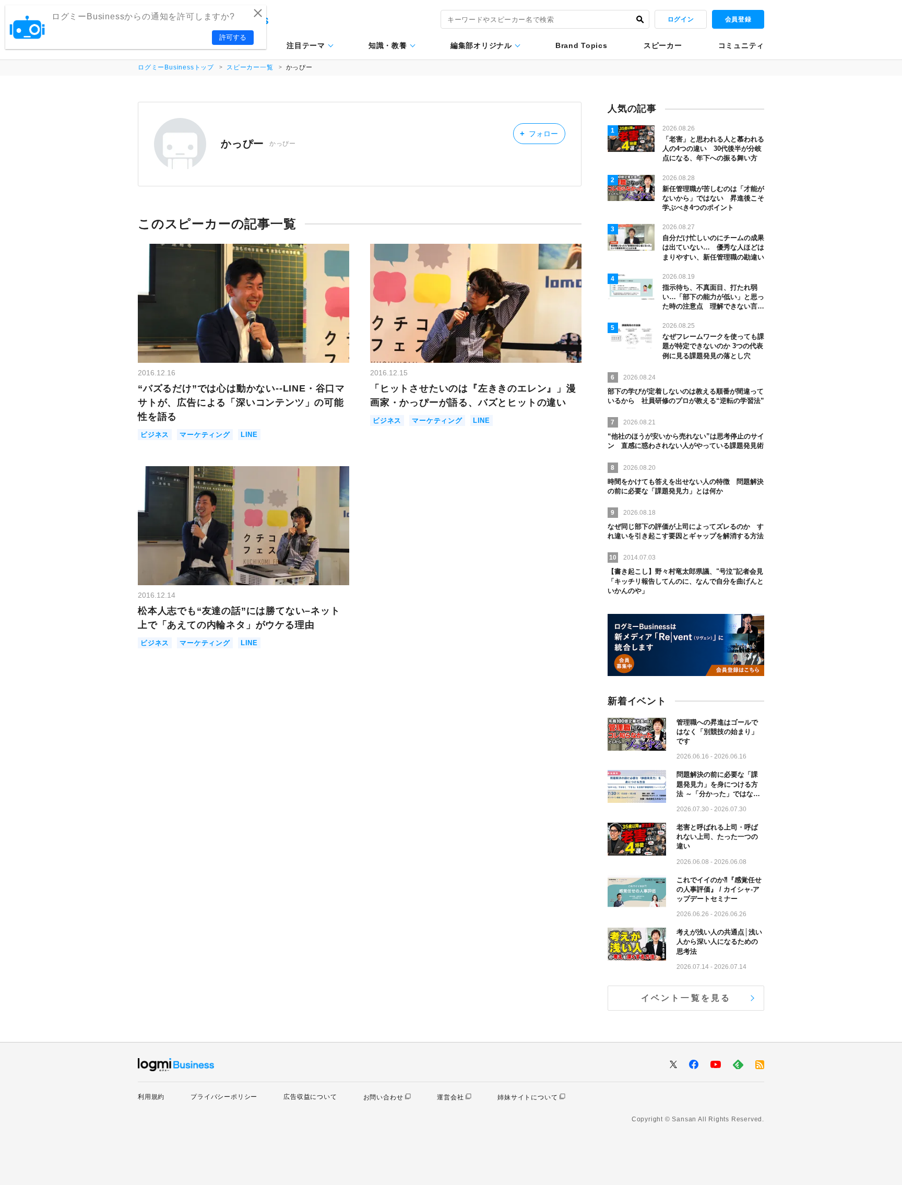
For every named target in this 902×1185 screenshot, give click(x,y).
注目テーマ (306, 45)
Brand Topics (581, 45)
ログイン (681, 19)
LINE (249, 435)
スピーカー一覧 (250, 67)
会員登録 (738, 19)
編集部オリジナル (481, 45)
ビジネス (154, 435)
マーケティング (205, 435)
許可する (232, 37)
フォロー (539, 133)
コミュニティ (741, 45)
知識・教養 (388, 45)
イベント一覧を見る (686, 997)
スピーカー (663, 45)
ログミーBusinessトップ (176, 67)
